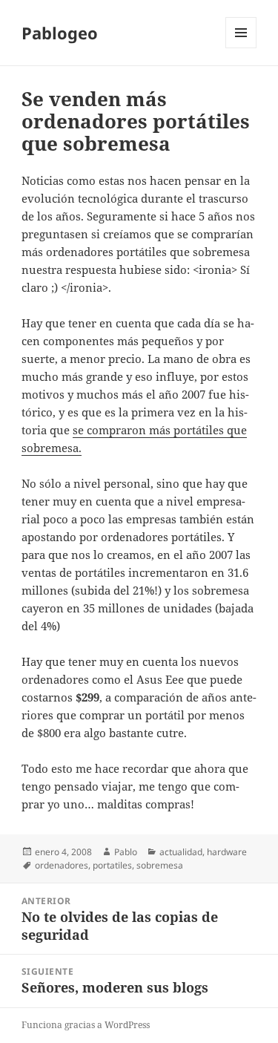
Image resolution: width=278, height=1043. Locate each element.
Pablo (125, 852)
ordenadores (61, 865)
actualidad (180, 852)
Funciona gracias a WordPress (85, 1025)
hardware (227, 852)
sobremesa (159, 865)
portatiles (112, 865)
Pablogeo (59, 33)
